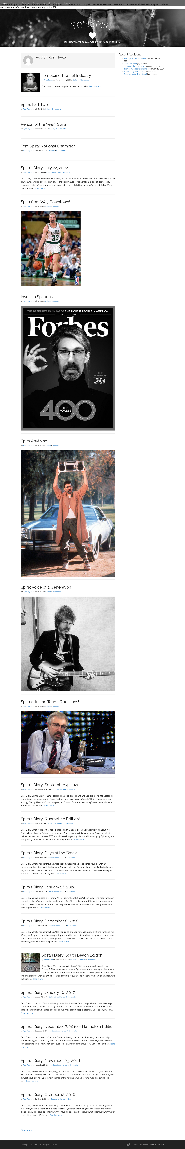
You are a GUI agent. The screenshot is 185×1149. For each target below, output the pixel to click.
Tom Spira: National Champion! (49, 146)
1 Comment (67, 172)
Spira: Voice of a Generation (46, 587)
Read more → (95, 86)
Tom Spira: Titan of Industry (66, 75)
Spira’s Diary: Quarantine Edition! (50, 819)
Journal (46, 3)
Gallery (35, 3)
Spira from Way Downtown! (45, 201)
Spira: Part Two (34, 104)
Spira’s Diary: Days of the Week (49, 853)
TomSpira (38, 1145)
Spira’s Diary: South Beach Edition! (72, 955)
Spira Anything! (34, 441)
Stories (14, 3)
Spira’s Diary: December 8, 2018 (49, 921)
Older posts (26, 1130)
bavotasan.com (158, 1145)
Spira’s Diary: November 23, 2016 (50, 1060)
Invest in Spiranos (37, 296)
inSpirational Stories (54, 172)
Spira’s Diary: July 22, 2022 (44, 167)
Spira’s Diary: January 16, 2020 (48, 887)
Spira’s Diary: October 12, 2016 (48, 1094)
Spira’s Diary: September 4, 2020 (50, 784)
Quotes (25, 3)
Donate (57, 3)
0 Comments (84, 80)
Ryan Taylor (48, 80)
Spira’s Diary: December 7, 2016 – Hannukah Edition (68, 1026)
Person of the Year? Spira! (44, 124)
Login (67, 3)
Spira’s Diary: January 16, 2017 (48, 992)
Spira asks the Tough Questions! (50, 701)
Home (5, 3)
